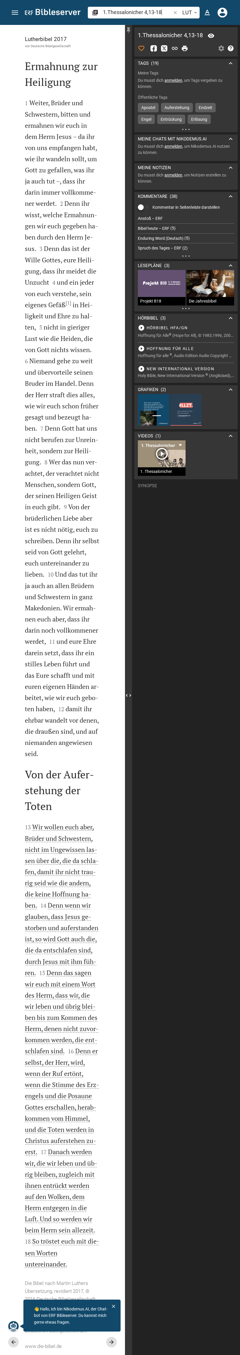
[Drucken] (184, 48)
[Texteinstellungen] (207, 12)
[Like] (141, 48)
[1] (68, 303)
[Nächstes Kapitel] (111, 1342)
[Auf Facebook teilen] (153, 48)
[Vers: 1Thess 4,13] (211, 35)
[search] (137, 12)
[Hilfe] (230, 48)
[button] (15, 13)
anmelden (173, 80)
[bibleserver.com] (52, 13)
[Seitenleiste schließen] (128, 695)
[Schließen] (113, 1306)
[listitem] (186, 218)
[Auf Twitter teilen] (164, 48)
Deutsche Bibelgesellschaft (51, 46)
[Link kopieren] (174, 48)
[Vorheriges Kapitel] (13, 1342)
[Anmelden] (222, 12)
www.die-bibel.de (43, 1346)
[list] (186, 233)
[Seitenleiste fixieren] (128, 30)
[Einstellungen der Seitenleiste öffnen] (221, 48)
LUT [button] (187, 12)
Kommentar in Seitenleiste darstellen (186, 207)
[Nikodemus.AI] (13, 1326)
